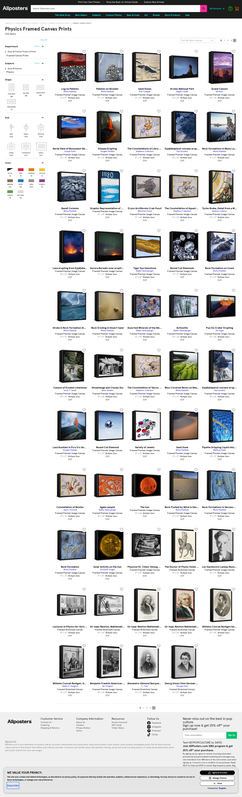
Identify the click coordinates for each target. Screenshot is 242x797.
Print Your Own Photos (89, 2)
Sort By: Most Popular (192, 40)
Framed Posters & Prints (59, 23)
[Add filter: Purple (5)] (42, 180)
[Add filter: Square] (26, 87)
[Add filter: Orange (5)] (31, 169)
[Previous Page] (221, 40)
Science (34, 23)
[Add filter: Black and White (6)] (10, 169)
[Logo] (15, 8)
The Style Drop (62, 15)
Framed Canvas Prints (82, 23)
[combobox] (115, 8)
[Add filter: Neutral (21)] (20, 191)
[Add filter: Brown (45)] (10, 180)
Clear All (43, 40)
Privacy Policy (13, 785)
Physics (43, 23)
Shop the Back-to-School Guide (122, 2)
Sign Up (231, 735)
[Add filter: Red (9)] (20, 169)
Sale (187, 15)
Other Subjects (22, 23)
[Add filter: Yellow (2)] (42, 169)
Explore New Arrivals (154, 2)
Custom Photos (114, 15)
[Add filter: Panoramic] (11, 101)
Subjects (9, 23)
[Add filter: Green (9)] (10, 191)
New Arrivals (133, 15)
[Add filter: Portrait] (12, 87)
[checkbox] (11, 130)
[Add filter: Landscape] (40, 87)
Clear (37, 63)
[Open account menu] (223, 8)
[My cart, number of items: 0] (237, 8)
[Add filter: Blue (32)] (20, 180)
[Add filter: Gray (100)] (31, 180)
